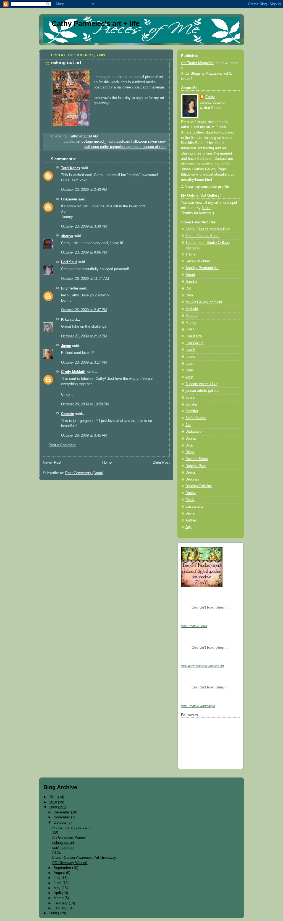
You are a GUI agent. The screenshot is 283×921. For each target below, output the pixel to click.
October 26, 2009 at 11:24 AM (85, 279)
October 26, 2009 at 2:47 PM (84, 310)
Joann (190, 398)
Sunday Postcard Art (202, 268)
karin (189, 377)
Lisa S (190, 329)
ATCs (56, 852)
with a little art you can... (72, 827)
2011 (53, 797)
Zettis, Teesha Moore (202, 236)
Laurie (190, 357)
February (61, 903)
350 (55, 832)
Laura (189, 364)
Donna (190, 438)
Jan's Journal (195, 418)
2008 (53, 913)
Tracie (190, 254)
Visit (194, 626)
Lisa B (190, 350)
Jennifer (191, 411)
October (60, 822)
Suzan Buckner (197, 261)
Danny (190, 493)
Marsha (191, 316)
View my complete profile (207, 187)
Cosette (67, 414)
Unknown (69, 199)
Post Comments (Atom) (84, 473)
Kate (189, 370)
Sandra (191, 282)
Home (107, 463)
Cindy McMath (73, 372)
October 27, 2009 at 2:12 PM (84, 336)
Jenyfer (191, 404)
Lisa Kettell (194, 336)
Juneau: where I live (201, 384)
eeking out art (63, 843)
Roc (188, 288)
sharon (67, 236)
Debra (190, 472)
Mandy (190, 323)
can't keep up (63, 848)
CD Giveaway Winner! (69, 863)
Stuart (190, 275)
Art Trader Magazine (197, 63)
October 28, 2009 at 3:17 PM (84, 362)
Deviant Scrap (196, 459)
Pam (189, 295)
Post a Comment (62, 445)
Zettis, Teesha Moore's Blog (207, 229)
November (62, 817)
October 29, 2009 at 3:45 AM (84, 435)
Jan (188, 425)
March (59, 898)
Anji (188, 527)
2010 (53, 802)
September (63, 868)
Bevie (190, 513)
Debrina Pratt (195, 466)
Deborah (192, 479)
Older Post (161, 463)
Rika (65, 320)
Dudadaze (193, 432)
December (62, 812)
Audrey (191, 520)
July (57, 878)
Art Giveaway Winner (69, 837)
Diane (190, 452)
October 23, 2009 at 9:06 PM (84, 252)
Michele (191, 309)
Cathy (210, 97)
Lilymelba (69, 288)
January (60, 908)
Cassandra (194, 506)
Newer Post (52, 463)
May (58, 888)
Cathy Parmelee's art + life (96, 23)
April (58, 893)
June (58, 883)
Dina (189, 445)
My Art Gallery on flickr (203, 302)
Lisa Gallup (194, 343)
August (60, 873)
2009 (53, 807)
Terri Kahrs (70, 168)
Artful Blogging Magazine (201, 73)
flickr (206, 208)
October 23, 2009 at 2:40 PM (84, 190)
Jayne (66, 346)
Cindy (190, 500)
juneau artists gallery (202, 391)
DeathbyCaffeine (198, 486)
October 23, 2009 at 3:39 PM (84, 226)
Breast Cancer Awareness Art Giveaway (84, 857)
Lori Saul (69, 262)
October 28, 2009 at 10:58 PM (85, 404)
